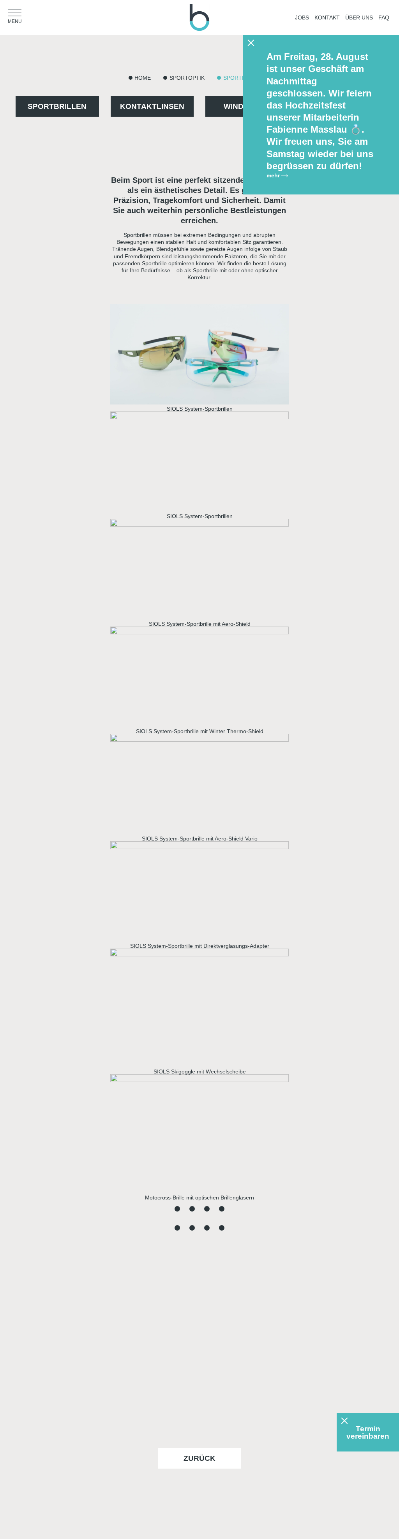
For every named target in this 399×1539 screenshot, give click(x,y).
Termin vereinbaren (367, 1432)
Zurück (199, 1458)
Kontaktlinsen (152, 106)
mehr (274, 175)
